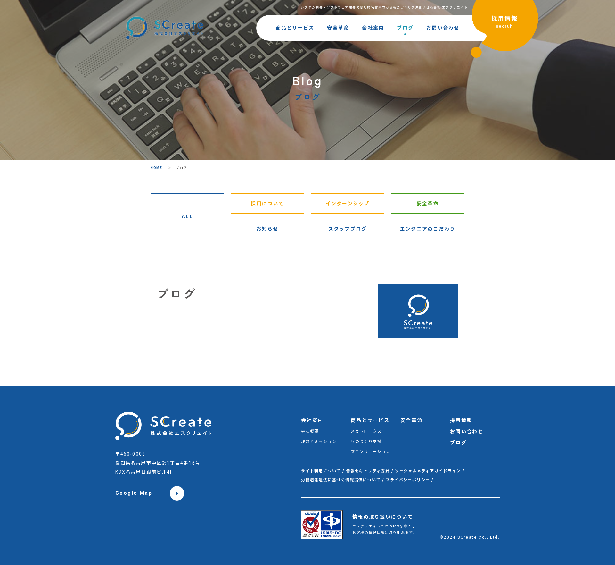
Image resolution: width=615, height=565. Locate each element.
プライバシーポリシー (408, 480)
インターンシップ (348, 204)
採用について (267, 204)
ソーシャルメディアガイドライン (428, 471)
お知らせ (268, 229)
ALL (187, 216)
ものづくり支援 (366, 441)
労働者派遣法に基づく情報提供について (341, 480)
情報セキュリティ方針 (368, 471)
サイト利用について (321, 471)
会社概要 (310, 431)
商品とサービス (295, 28)
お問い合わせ (443, 28)
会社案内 (373, 28)
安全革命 (338, 28)
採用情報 (504, 22)
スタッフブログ (347, 229)
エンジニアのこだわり (427, 229)
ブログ (405, 28)
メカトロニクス (366, 431)
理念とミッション (318, 441)
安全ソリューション (370, 452)
